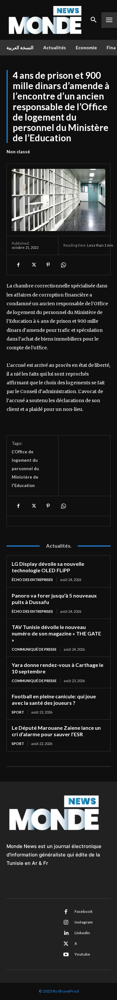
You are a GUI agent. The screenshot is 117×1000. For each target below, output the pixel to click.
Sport (18, 712)
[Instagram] (66, 922)
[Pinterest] (48, 264)
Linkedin (82, 932)
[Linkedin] (66, 933)
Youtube (82, 954)
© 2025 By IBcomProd (59, 991)
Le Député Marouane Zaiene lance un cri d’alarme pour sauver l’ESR (56, 731)
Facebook (83, 911)
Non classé (18, 151)
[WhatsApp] (63, 264)
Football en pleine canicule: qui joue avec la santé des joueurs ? (54, 699)
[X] (33, 264)
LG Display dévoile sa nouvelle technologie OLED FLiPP (48, 567)
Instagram (83, 922)
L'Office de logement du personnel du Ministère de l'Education (25, 468)
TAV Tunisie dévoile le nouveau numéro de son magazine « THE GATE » (56, 633)
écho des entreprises (32, 579)
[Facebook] (18, 264)
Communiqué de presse (34, 649)
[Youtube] (66, 954)
